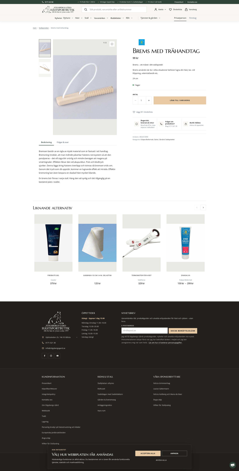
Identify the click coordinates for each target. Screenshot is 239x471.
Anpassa (174, 453)
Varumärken (99, 18)
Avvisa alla (161, 460)
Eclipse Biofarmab (147, 139)
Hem (34, 28)
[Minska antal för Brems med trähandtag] (135, 100)
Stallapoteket (44, 28)
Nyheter (58, 18)
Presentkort (179, 2)
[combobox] (114, 9)
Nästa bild (112, 87)
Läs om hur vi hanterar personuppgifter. (165, 342)
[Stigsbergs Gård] (58, 9)
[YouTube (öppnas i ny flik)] (57, 355)
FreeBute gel (53, 275)
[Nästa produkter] (203, 207)
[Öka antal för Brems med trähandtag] (149, 100)
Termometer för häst (141, 275)
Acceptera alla (148, 453)
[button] (45, 48)
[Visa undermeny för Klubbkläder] (123, 18)
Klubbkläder (116, 18)
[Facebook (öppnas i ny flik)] (44, 355)
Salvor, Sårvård (159, 139)
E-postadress (127, 326)
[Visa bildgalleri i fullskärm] (112, 44)
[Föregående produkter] (197, 207)
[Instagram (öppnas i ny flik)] (51, 355)
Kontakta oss (192, 2)
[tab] (46, 142)
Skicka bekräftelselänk (183, 331)
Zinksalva (185, 275)
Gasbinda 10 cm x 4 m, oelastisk (97, 275)
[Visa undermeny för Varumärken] (107, 18)
